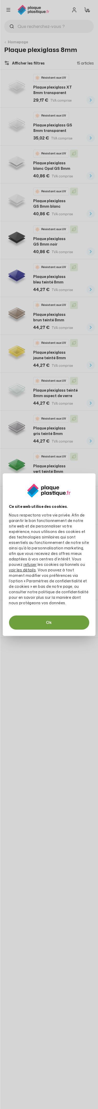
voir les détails (22, 569)
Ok (49, 622)
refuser (30, 564)
